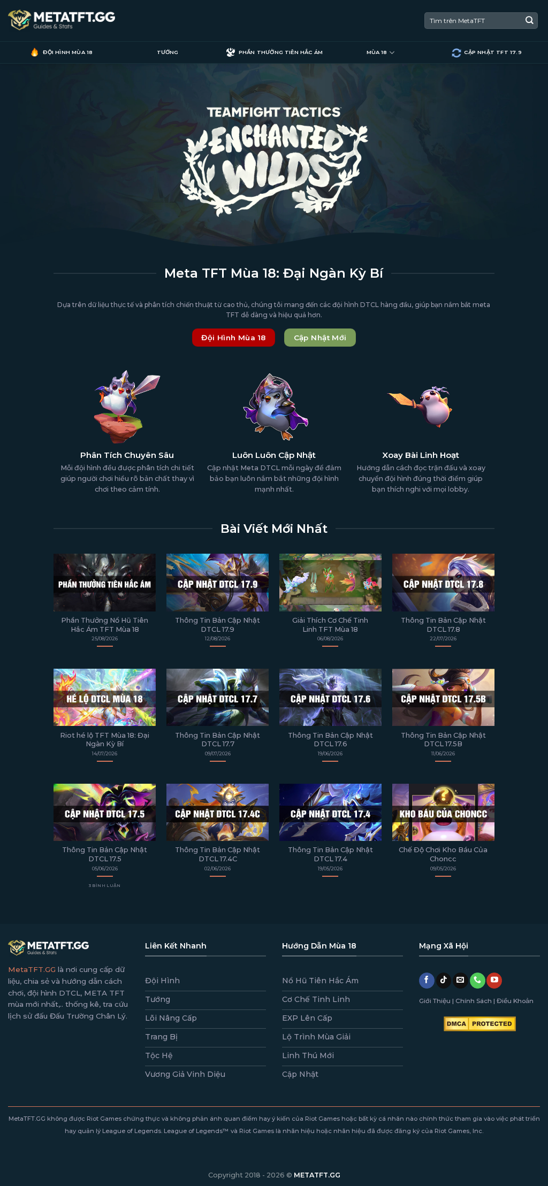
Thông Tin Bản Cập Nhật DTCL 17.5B (443, 739)
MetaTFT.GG (32, 969)
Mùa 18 (377, 52)
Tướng (168, 52)
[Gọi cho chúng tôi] (477, 981)
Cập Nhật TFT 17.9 (492, 52)
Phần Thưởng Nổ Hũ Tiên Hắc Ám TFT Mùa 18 (104, 624)
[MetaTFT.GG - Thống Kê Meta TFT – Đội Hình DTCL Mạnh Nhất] (61, 21)
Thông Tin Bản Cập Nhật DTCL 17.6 (330, 739)
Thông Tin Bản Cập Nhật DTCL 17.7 (217, 739)
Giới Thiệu (435, 1001)
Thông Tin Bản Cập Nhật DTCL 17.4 (330, 854)
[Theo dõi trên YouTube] (494, 981)
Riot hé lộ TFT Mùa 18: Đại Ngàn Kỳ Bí (104, 739)
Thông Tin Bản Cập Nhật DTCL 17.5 (104, 854)
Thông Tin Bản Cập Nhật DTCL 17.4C (217, 854)
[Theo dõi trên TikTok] (444, 981)
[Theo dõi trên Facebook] (427, 981)
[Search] (529, 20)
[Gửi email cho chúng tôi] (460, 981)
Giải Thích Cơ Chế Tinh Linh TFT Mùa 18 (330, 624)
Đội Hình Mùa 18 (68, 52)
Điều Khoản (515, 1001)
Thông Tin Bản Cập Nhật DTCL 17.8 (443, 624)
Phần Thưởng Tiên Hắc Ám (281, 52)
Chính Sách (473, 1001)
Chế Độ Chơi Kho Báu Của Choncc (443, 854)
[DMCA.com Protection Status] (480, 1023)
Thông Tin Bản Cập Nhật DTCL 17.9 (217, 624)
